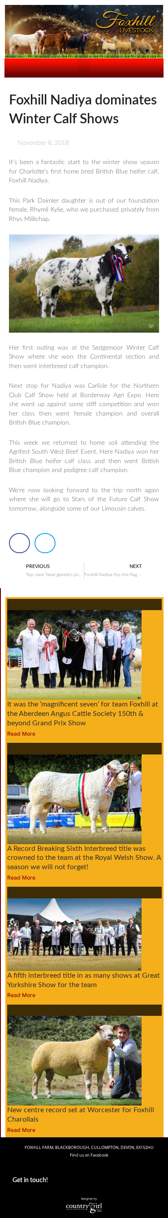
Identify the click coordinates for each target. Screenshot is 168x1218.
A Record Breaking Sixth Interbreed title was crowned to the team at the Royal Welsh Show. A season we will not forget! (84, 858)
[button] (84, 65)
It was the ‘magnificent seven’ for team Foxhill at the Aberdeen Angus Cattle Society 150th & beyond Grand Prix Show (82, 714)
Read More (21, 733)
